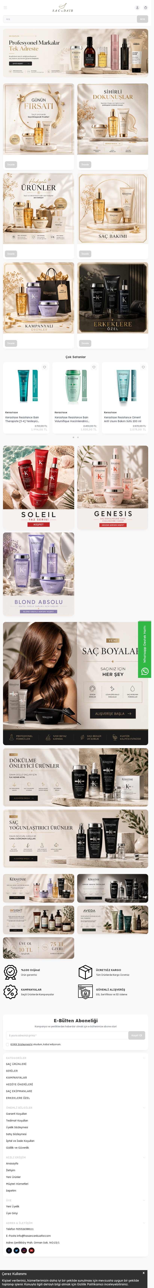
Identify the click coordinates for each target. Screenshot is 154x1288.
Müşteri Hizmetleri (17, 1184)
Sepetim (11, 1190)
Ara (142, 19)
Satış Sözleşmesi (16, 1134)
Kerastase (12, 412)
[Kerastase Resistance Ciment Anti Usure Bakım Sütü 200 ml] (125, 385)
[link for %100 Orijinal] (38, 972)
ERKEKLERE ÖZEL (18, 1098)
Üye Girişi (12, 1213)
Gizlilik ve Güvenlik (17, 1147)
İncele (11, 164)
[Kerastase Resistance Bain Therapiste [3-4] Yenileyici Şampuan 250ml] (26, 385)
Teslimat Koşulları (17, 1120)
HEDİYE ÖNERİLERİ (19, 1084)
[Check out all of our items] (75, 53)
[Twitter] (17, 1251)
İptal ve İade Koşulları (20, 1141)
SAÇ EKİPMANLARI (19, 1091)
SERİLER (12, 1071)
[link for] (75, 683)
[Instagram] (24, 1251)
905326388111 (25, 1229)
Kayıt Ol (136, 1035)
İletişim (10, 1170)
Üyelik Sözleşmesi (17, 1127)
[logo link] (70, 7)
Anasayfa (12, 1163)
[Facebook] (9, 1251)
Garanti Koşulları (16, 1113)
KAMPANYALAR (16, 1077)
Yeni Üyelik (12, 1206)
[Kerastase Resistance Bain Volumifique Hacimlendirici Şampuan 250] (75, 385)
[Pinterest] (32, 1251)
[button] (73, 437)
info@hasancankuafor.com (34, 1236)
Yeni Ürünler (13, 1177)
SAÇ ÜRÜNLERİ (16, 1064)
